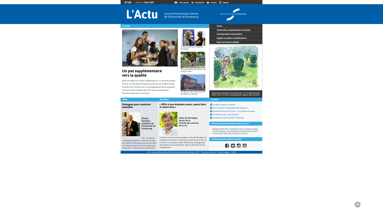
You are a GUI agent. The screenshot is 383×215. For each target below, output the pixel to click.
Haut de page (358, 205)
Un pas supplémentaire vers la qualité (142, 73)
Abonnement (199, 2)
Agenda (225, 2)
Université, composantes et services (233, 30)
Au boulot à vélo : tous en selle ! (225, 114)
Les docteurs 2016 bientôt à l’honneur (228, 118)
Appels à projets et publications (231, 38)
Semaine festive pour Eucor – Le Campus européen (233, 111)
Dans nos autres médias (228, 42)
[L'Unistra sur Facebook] (227, 145)
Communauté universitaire (229, 34)
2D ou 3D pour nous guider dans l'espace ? (230, 108)
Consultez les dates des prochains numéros (230, 133)
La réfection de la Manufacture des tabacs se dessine (193, 93)
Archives (214, 2)
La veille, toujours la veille (223, 104)
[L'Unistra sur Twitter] (233, 145)
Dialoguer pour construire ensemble (136, 106)
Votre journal (183, 2)
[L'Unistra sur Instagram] (239, 145)
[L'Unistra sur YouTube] (245, 145)
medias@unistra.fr (237, 129)
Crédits (233, 152)
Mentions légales (223, 152)
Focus (219, 26)
